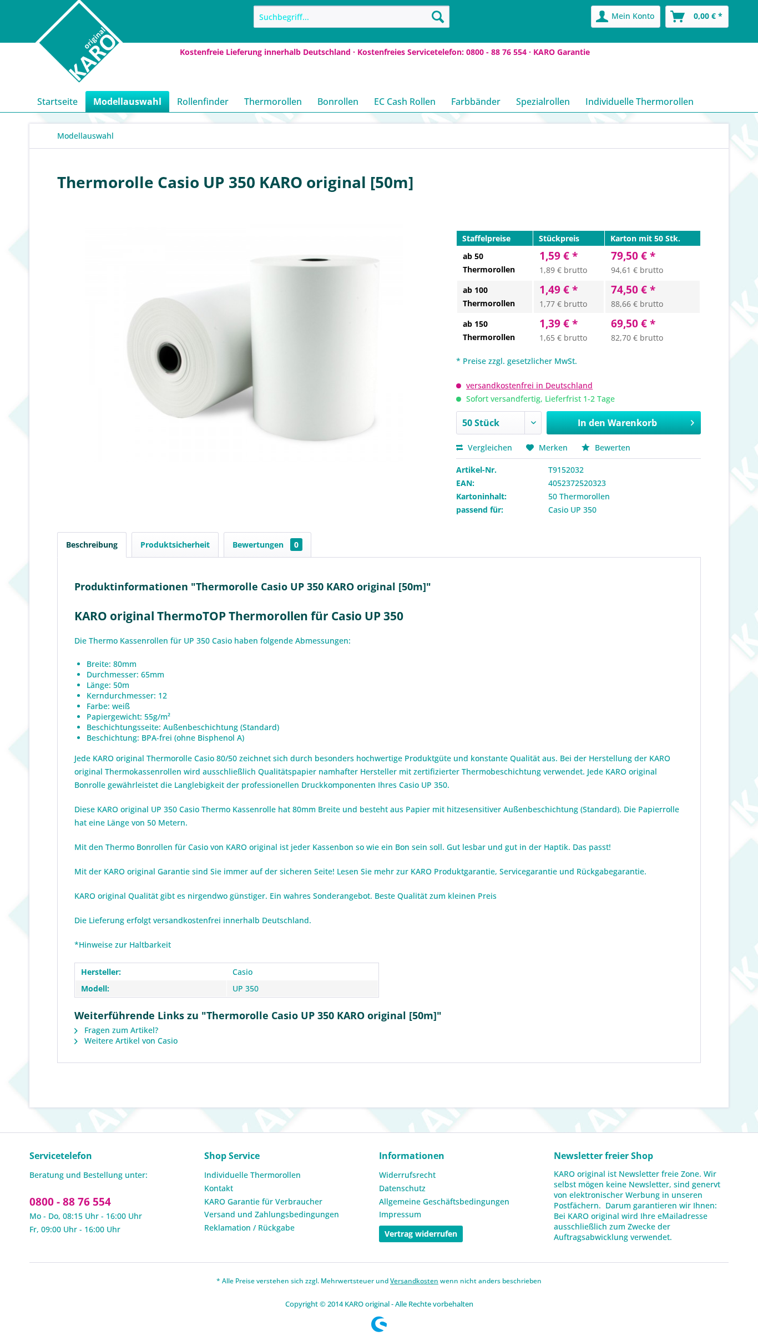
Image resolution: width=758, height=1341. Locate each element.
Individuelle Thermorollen (252, 1175)
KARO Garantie (561, 52)
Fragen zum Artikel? (120, 1030)
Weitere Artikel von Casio (130, 1040)
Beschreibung (92, 544)
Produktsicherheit (175, 544)
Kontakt (218, 1188)
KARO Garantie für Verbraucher (263, 1201)
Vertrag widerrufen (421, 1233)
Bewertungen (266, 544)
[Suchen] (437, 17)
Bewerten (611, 447)
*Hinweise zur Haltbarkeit (122, 944)
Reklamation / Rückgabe (249, 1227)
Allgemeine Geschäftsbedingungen (444, 1201)
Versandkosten (414, 1281)
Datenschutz (402, 1188)
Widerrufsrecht (407, 1175)
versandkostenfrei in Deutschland (529, 385)
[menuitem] (351, 17)
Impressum (400, 1214)
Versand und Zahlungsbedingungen (271, 1214)
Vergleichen (489, 447)
